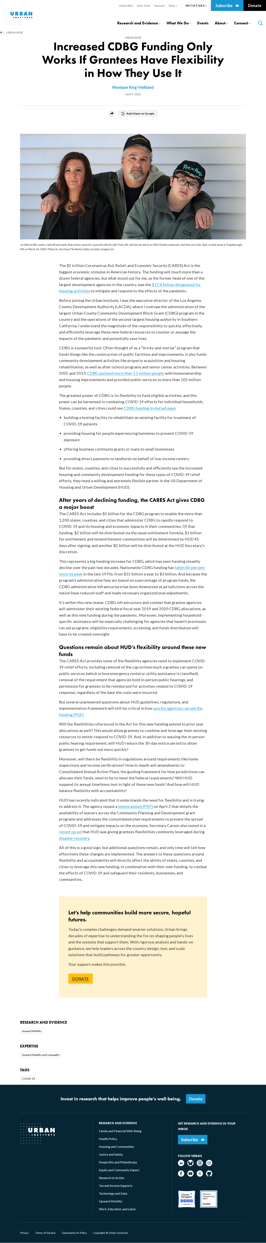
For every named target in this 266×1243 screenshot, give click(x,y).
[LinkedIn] (181, 1165)
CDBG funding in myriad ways (149, 408)
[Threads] (200, 1165)
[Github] (209, 1175)
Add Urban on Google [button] (140, 113)
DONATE (80, 978)
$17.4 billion (163, 284)
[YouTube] (190, 1175)
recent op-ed (70, 831)
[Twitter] (200, 1175)
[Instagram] (209, 1165)
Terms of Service (45, 1232)
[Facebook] (181, 1175)
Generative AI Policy (74, 1232)
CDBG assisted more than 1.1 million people (125, 373)
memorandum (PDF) (135, 806)
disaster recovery (74, 838)
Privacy (24, 1232)
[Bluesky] (190, 1165)
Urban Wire (133, 37)
